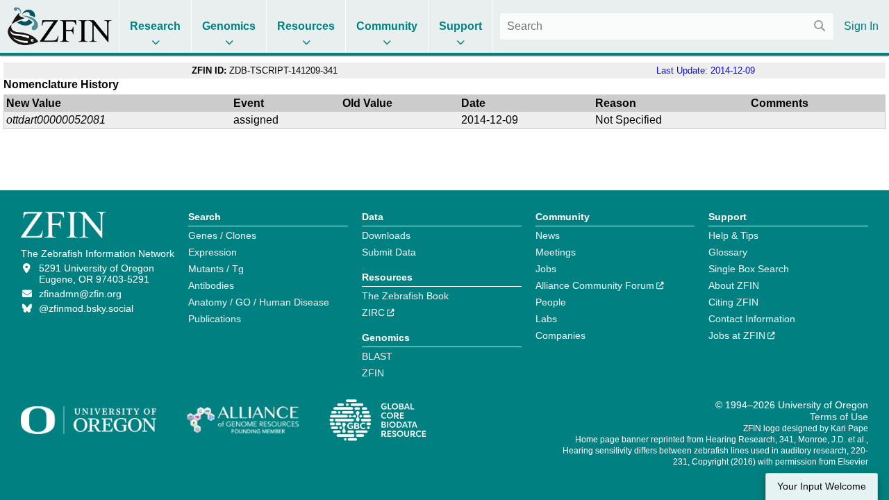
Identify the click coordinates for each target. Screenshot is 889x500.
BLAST (377, 356)
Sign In (861, 26)
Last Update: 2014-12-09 (705, 70)
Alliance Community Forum (594, 285)
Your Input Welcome (821, 486)
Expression (212, 252)
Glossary (727, 252)
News (547, 235)
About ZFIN (733, 285)
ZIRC (373, 312)
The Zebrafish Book (405, 295)
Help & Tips (733, 235)
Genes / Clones (222, 235)
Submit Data (389, 252)
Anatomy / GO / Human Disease (258, 302)
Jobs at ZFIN (736, 335)
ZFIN (373, 372)
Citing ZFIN (733, 302)
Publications (214, 318)
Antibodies (211, 285)
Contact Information (751, 318)
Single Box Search (748, 268)
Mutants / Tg (216, 268)
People (550, 302)
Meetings (555, 252)
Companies (560, 335)
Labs (546, 318)
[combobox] (666, 26)
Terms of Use (839, 416)
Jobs (545, 268)
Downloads (386, 235)
